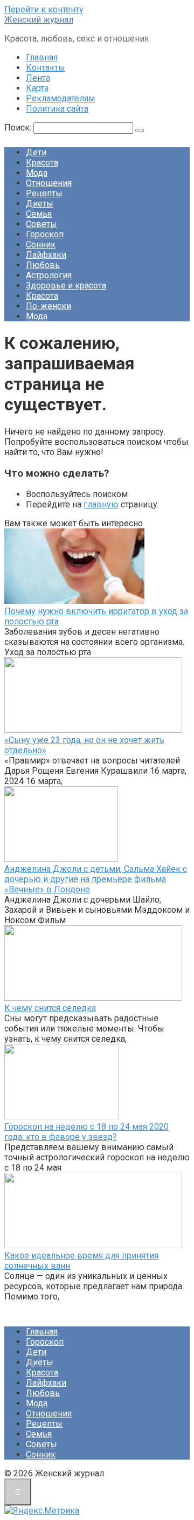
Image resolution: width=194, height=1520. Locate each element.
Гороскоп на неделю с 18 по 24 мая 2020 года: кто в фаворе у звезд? (86, 1132)
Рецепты (44, 193)
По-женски (48, 306)
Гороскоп (45, 234)
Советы (41, 224)
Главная (42, 57)
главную (101, 504)
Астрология (49, 275)
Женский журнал (38, 20)
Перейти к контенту (44, 9)
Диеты (39, 203)
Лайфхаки (46, 255)
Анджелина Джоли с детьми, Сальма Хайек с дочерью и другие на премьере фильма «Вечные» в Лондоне (95, 879)
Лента (38, 78)
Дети (36, 152)
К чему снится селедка (50, 1008)
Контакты (45, 68)
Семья (39, 214)
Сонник (41, 244)
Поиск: (18, 127)
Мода (36, 173)
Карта (37, 88)
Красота (42, 162)
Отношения (49, 183)
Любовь (43, 265)
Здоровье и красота (66, 285)
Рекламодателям (60, 98)
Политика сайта (57, 109)
